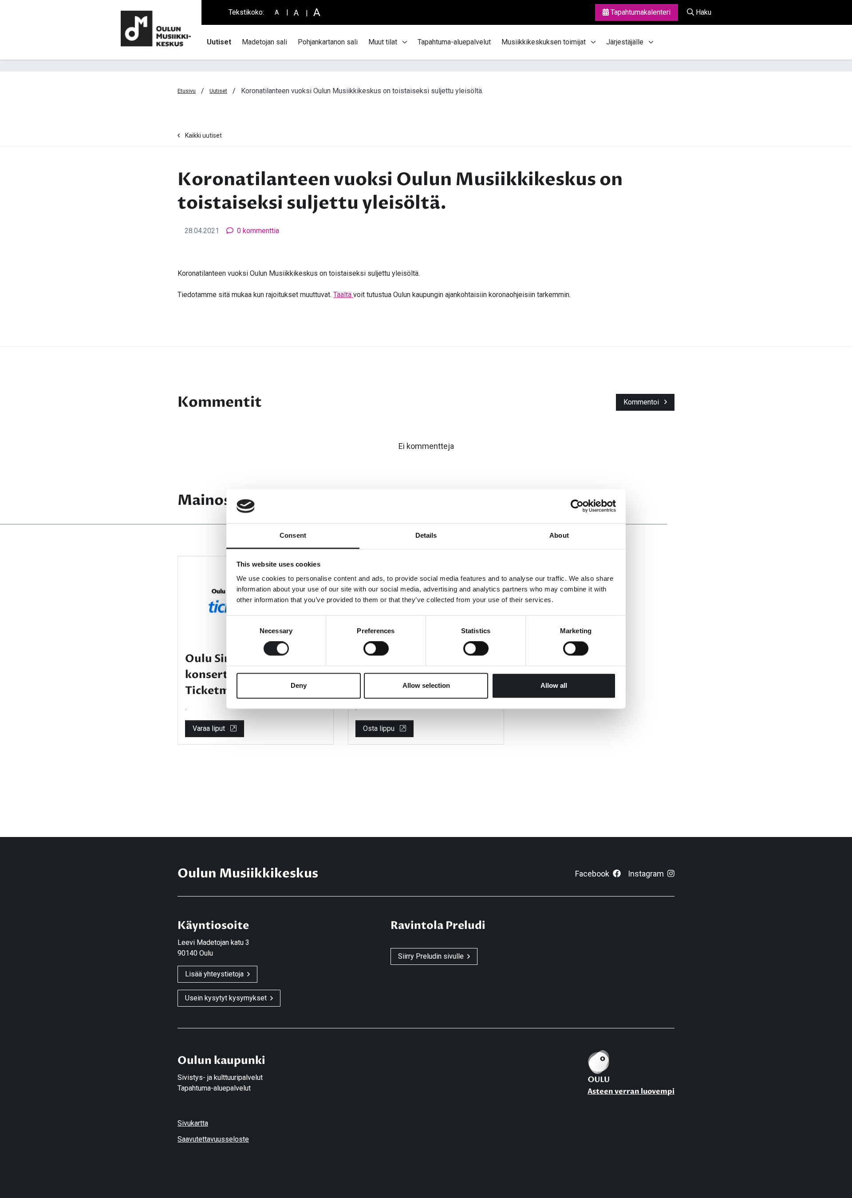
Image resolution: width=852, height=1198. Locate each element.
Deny (299, 685)
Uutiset (219, 42)
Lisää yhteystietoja (214, 974)
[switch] (376, 649)
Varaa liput (210, 728)
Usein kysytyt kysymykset (226, 998)
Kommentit (220, 402)
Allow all (553, 685)
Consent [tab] (293, 535)
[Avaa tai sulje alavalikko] (404, 42)
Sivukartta (193, 1123)
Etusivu (187, 90)
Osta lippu (379, 728)
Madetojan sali (264, 42)
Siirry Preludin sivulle (431, 956)
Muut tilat (382, 42)
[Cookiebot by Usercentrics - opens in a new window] (577, 506)
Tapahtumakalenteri (640, 12)
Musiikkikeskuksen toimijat (543, 42)
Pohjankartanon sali (328, 42)
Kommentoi (642, 402)
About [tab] (559, 535)
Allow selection (426, 685)
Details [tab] (426, 535)
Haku (702, 12)
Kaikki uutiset (203, 135)
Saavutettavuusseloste (213, 1139)
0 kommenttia (258, 230)
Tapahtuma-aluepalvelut (454, 42)
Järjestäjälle (624, 42)
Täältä (343, 294)
